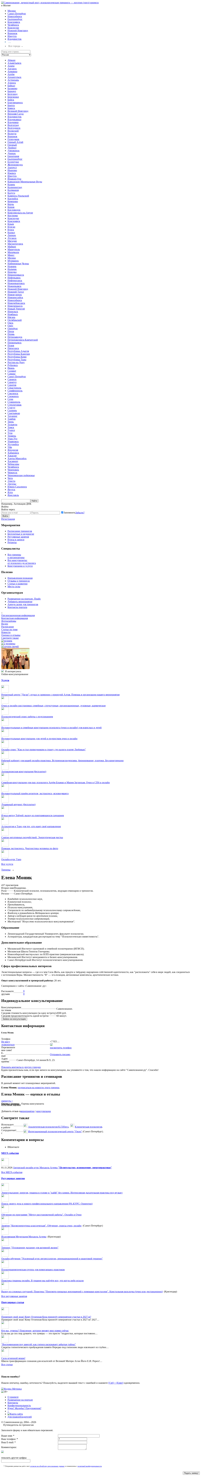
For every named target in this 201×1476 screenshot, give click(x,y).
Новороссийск (15, 297)
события (10, 1153)
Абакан (11, 60)
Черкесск (12, 472)
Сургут (11, 407)
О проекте (13, 1397)
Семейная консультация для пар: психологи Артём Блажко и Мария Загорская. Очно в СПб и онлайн (55, 782)
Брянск (11, 108)
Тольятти (12, 424)
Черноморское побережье (21, 475)
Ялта (10, 492)
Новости (6, 632)
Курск (11, 229)
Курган (11, 226)
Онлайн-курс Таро (11, 859)
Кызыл (11, 232)
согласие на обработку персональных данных (47, 1466)
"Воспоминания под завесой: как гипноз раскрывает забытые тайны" (38, 1344)
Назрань (12, 266)
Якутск (11, 489)
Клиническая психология (88, 1126)
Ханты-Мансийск (17, 458)
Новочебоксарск (16, 303)
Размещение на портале (20, 1399)
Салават (12, 371)
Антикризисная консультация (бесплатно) (23, 771)
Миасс (11, 255)
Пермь (11, 334)
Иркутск (12, 36)
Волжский (13, 130)
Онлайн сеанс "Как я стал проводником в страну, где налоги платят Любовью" (43, 749)
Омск (10, 323)
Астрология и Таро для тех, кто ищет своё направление (31, 826)
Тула (10, 433)
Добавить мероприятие (20, 601)
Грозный (12, 145)
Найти (34, 501)
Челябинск (13, 25)
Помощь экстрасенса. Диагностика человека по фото (29, 848)
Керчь (11, 204)
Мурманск (13, 260)
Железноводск (15, 164)
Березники (13, 97)
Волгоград (13, 125)
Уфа (10, 447)
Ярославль (13, 495)
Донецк (12, 153)
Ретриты (12, 542)
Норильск (13, 311)
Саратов (12, 385)
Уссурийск (13, 444)
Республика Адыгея (18, 351)
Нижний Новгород (18, 30)
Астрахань (13, 80)
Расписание (7, 626)
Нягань (11, 317)
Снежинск (13, 396)
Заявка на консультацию (14, 1019)
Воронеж (12, 33)
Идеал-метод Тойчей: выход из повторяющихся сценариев (32, 815)
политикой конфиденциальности (90, 1466)
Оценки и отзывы (10, 635)
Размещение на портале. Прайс (24, 598)
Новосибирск (15, 16)
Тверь (11, 421)
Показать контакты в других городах (21, 1067)
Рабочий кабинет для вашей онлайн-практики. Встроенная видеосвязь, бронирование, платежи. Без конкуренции (62, 760)
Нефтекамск (14, 277)
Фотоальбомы (8, 621)
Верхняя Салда (16, 114)
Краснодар (13, 27)
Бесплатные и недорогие (21, 534)
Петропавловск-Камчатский (23, 339)
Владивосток (15, 39)
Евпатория (13, 156)
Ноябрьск (13, 314)
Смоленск (13, 393)
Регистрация (8, 519)
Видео (4, 624)
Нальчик (12, 269)
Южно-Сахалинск (17, 486)
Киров (11, 207)
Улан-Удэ (12, 438)
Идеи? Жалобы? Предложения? (24, 1408)
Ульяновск (13, 441)
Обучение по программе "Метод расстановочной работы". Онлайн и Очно (41, 1214)
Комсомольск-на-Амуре (20, 212)
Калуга (11, 193)
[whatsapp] (51, 1045)
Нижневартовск (16, 283)
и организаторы (16, 557)
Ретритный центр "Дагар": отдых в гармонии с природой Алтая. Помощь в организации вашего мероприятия (60, 694)
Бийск (11, 99)
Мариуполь (14, 249)
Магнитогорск (15, 243)
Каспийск (13, 198)
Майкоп (12, 246)
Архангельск (14, 77)
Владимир (13, 122)
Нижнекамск (14, 286)
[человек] (6, 640)
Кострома (13, 215)
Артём (11, 74)
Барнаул (12, 91)
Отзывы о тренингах (19, 581)
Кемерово (13, 201)
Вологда (12, 133)
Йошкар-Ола (14, 178)
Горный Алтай (15, 142)
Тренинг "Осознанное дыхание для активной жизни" (30, 1247)
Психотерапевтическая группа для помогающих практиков (33, 1269)
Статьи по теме (9, 629)
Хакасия (12, 455)
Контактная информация (14, 618)
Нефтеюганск (15, 280)
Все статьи (7, 1364)
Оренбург (13, 328)
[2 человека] (8, 643)
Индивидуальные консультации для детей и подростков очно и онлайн (39, 738)
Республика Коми (17, 356)
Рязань (11, 368)
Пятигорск (13, 348)
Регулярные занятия (18, 536)
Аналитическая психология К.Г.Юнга (48, 1126)
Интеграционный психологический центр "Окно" (55, 1131)
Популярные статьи (12, 1302)
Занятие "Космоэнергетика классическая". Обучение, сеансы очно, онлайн (41, 1225)
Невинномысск (16, 275)
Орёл (10, 325)
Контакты (13, 1402)
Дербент (12, 147)
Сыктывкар (14, 413)
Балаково (12, 88)
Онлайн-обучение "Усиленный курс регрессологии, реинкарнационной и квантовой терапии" (52, 1258)
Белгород (12, 94)
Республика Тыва (17, 359)
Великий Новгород (18, 111)
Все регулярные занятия (14, 1296)
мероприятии (27, 1111)
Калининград (15, 187)
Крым (11, 224)
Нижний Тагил (16, 291)
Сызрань (12, 410)
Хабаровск (13, 452)
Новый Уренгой (16, 308)
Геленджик (13, 139)
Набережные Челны (18, 263)
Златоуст (12, 167)
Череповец (13, 469)
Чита (10, 478)
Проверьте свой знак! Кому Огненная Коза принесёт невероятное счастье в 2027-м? (46, 1316)
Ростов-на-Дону (16, 362)
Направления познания (20, 578)
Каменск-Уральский (18, 195)
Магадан (12, 241)
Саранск (12, 379)
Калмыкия (13, 190)
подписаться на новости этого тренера (38, 1087)
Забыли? (79, 512)
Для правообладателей (20, 1416)
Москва (12, 10)
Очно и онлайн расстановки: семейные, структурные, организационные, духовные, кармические (53, 705)
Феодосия (13, 450)
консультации (43, 1111)
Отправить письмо (60, 1054)
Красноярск (14, 22)
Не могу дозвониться (7, 1043)
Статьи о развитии (17, 583)
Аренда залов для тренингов (23, 604)
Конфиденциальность (19, 1405)
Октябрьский (15, 320)
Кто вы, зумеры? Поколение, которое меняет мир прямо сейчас (35, 1330)
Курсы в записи (16, 539)
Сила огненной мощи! (13, 1358)
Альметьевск (14, 63)
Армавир (12, 71)
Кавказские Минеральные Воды (25, 181)
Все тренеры (14, 554)
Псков (11, 345)
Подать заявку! (191, 1473)
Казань (11, 184)
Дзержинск (13, 150)
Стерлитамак (15, 404)
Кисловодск (14, 210)
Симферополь (15, 390)
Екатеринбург (15, 19)
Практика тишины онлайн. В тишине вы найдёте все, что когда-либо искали (42, 1280)
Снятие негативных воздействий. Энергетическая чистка (32, 837)
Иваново (12, 170)
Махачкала (13, 252)
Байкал (11, 85)
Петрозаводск (15, 337)
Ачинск (12, 82)
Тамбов (12, 419)
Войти (5, 516)
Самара (11, 373)
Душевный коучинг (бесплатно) (18, 804)
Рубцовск (13, 365)
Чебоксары (13, 464)
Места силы (14, 586)
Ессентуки (13, 162)
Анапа (11, 65)
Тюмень (12, 436)
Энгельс (12, 484)
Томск (11, 427)
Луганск (12, 238)
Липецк (12, 235)
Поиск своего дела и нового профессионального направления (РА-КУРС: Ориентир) (46, 1203)
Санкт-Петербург (17, 13)
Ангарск (12, 68)
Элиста (11, 481)
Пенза (11, 331)
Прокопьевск (15, 342)
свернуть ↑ (7, 1101)
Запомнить (69, 512)
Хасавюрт (13, 461)
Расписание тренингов (20, 531)
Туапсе (11, 430)
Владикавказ (14, 119)
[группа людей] (10, 646)
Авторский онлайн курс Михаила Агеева (62, 1167)
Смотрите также (10, 638)
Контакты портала (17, 607)
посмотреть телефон (61, 1047)
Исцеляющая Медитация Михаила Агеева (23, 1236)
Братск (11, 105)
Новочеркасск (15, 306)
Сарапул (12, 382)
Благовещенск (15, 102)
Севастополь (14, 387)
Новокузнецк (15, 294)
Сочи (10, 399)
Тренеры (6, 869)
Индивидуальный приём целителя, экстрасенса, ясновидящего (35, 793)
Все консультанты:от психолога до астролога (22, 561)
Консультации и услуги (20, 566)
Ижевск (12, 173)
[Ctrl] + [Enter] (115, 1383)
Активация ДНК (22, 503)
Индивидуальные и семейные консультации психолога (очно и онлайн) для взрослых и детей (51, 727)
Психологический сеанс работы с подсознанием (27, 716)
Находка (12, 272)
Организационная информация (18, 615)
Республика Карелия (19, 354)
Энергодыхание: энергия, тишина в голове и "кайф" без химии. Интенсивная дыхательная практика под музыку (62, 1192)
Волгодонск (14, 128)
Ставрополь (14, 402)
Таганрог (12, 416)
